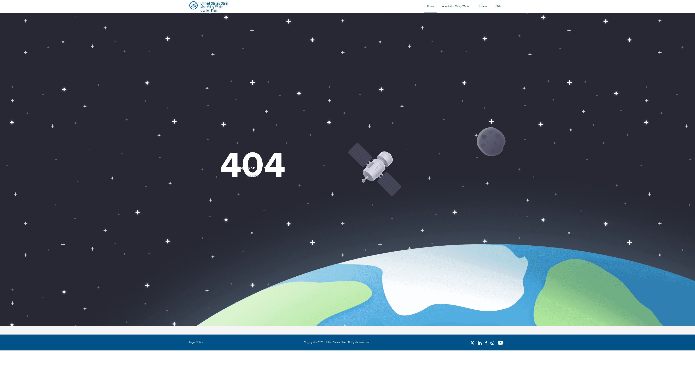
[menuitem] (430, 6)
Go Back (252, 176)
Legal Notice (196, 342)
